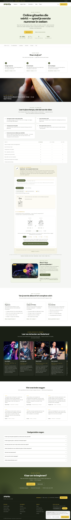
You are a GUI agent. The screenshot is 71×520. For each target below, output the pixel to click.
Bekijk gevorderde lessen (53, 318)
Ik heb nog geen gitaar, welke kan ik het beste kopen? (35, 440)
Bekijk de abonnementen (40, 32)
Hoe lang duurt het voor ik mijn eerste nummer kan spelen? (35, 444)
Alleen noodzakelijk (55, 517)
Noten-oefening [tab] (28, 187)
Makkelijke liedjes (7, 509)
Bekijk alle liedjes (31, 318)
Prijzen (40, 4)
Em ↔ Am (30, 236)
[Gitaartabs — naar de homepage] (7, 4)
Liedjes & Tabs (22, 4)
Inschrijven (65, 508)
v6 (20, 518)
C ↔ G (25, 236)
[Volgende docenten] (67, 354)
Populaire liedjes (6, 506)
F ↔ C (45, 236)
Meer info (58, 514)
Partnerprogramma (39, 509)
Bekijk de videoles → (45, 274)
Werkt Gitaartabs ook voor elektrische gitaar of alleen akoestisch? (35, 448)
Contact (37, 513)
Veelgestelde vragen (40, 511)
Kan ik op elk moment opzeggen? (35, 456)
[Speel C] (32, 228)
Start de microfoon (21, 180)
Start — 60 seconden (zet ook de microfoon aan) (35, 243)
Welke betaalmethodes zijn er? (35, 460)
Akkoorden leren (23, 508)
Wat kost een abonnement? (35, 452)
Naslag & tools (22, 511)
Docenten (26, 45)
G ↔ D (35, 236)
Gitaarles (15, 4)
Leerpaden (21, 45)
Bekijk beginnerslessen (10, 318)
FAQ (36, 45)
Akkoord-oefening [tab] (20, 187)
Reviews (32, 45)
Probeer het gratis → (35, 251)
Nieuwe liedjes (6, 508)
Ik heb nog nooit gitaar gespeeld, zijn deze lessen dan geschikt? (35, 436)
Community (30, 4)
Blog (36, 4)
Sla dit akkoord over (28, 199)
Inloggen (66, 1)
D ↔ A (40, 236)
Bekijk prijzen (40, 484)
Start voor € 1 (63, 4)
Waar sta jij (6, 45)
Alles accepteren (65, 517)
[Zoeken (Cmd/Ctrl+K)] (58, 4)
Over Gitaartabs (39, 508)
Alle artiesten (6, 511)
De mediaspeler (14, 45)
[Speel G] (43, 228)
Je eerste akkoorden (20, 191)
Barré (38, 191)
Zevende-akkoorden (30, 191)
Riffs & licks (22, 509)
